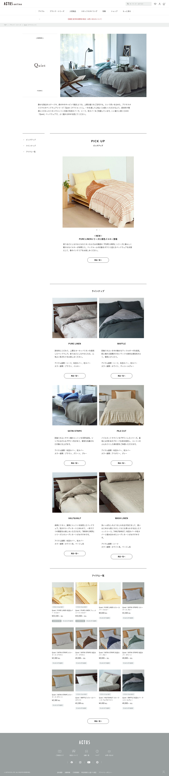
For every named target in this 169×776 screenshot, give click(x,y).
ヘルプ (97, 755)
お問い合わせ (109, 755)
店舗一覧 (86, 755)
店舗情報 (67, 772)
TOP (5, 24)
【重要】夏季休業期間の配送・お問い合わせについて (84, 19)
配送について (74, 755)
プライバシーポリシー (105, 772)
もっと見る (127, 11)
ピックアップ (31, 140)
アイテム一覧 (31, 152)
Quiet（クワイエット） (30, 24)
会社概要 (59, 772)
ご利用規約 (75, 772)
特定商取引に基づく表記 (88, 772)
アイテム (41, 11)
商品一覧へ (98, 260)
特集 (104, 11)
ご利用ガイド (60, 755)
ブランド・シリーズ (57, 11)
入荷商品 (73, 11)
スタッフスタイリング (89, 11)
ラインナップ (31, 146)
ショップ (114, 11)
